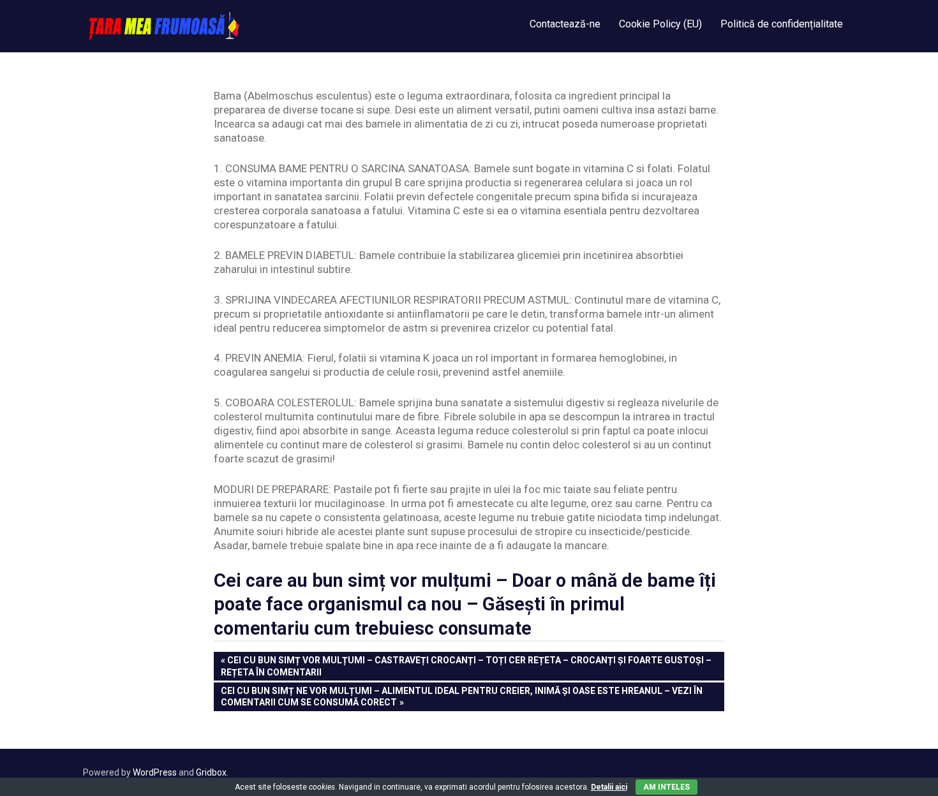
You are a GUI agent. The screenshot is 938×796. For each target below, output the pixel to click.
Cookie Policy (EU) (660, 24)
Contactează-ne (565, 24)
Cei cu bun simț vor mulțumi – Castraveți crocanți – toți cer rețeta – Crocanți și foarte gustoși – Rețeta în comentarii (466, 665)
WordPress (155, 772)
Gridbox (211, 772)
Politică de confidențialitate (781, 24)
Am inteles (666, 787)
